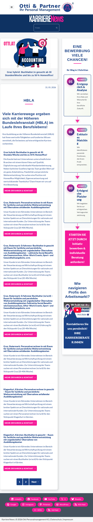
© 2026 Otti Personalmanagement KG (32, 519)
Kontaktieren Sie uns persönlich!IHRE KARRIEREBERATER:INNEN (77, 333)
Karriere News (8, 519)
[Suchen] (56, 28)
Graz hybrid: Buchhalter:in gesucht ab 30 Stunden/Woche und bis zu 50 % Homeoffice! (25, 153)
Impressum (68, 519)
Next (34, 481)
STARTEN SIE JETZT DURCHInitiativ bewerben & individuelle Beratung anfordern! (77, 248)
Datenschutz (56, 519)
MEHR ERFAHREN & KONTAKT (19, 191)
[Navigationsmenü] (11, 7)
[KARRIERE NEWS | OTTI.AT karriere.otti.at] (46, 18)
